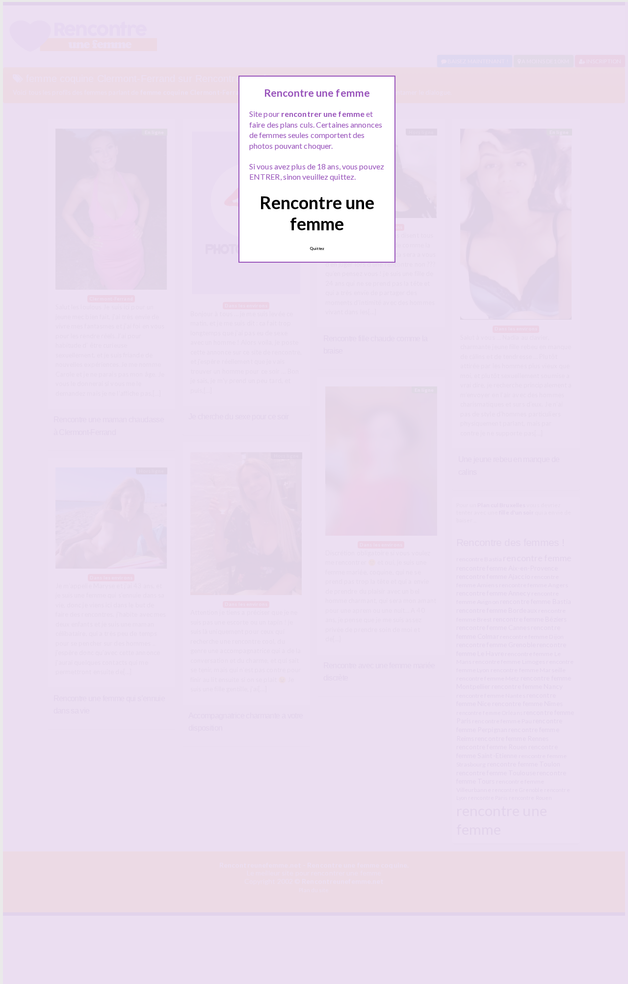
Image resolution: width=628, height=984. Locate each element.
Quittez (317, 248)
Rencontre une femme (317, 212)
